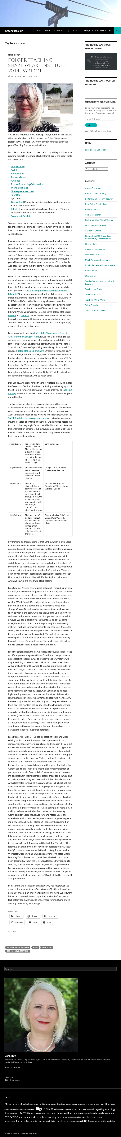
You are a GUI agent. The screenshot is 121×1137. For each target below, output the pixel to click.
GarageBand (17, 201)
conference (29, 1109)
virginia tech (51, 1121)
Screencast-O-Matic (21, 216)
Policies (76, 31)
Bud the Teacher (92, 209)
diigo (39, 1108)
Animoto (15, 180)
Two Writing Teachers (95, 310)
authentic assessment (78, 1104)
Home (38, 31)
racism (102, 1113)
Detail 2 (25, 315)
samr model (47, 947)
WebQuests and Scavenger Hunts (98, 31)
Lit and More (91, 244)
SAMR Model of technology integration (28, 418)
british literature (10, 1109)
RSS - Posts (9, 1077)
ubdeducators (96, 1117)
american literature (42, 1104)
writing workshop (108, 1121)
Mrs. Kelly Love (92, 254)
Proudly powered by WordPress (25, 1133)
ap (52, 1104)
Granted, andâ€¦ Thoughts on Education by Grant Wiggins (98, 237)
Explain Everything (20, 184)
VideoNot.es (17, 173)
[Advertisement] (101, 335)
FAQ (67, 31)
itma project (14, 1113)
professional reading (88, 1113)
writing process (94, 1121)
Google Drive (17, 166)
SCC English (90, 276)
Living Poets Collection (95, 149)
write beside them (73, 1121)
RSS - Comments (11, 1080)
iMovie (14, 209)
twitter (81, 1117)
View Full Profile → (13, 1067)
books (113, 1104)
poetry (49, 1113)
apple (68, 1104)
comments (21, 1109)
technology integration (18, 951)
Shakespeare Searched (22, 191)
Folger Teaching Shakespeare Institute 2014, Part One (37, 65)
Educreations (37, 184)
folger (60, 1109)
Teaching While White (95, 300)
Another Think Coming (95, 193)
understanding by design (16, 1121)
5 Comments (31, 76)
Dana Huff (10, 1055)
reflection (11, 1117)
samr (35, 947)
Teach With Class (93, 294)
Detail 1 (12, 315)
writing (84, 1121)
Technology (14, 55)
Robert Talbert (91, 270)
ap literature (59, 1104)
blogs (107, 1104)
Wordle (15, 187)
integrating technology (18, 947)
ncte (33, 1113)
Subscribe (91, 125)
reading (110, 1113)
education (51, 1109)
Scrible (14, 170)
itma (6, 1113)
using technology (37, 1121)
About (48, 31)
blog (102, 1104)
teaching (52, 1117)
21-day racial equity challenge (19, 1104)
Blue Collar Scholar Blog (96, 204)
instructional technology (81, 1109)
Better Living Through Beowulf (99, 198)
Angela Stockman (93, 188)
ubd (88, 1117)
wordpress (62, 1121)
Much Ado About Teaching (97, 260)
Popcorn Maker (19, 177)
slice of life (39, 1117)
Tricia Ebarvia (91, 305)
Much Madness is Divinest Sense (100, 265)
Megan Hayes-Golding (95, 249)
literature (25, 1113)
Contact (58, 31)
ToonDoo (16, 194)
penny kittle (40, 1113)
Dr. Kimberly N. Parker (95, 225)
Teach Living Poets (93, 289)
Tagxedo (24, 187)
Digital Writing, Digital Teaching (100, 220)
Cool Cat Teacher (93, 214)
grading (66, 1109)
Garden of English (93, 230)
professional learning (65, 1113)
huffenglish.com (13, 30)
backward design (93, 1104)
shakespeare (25, 1117)
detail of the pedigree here (31, 350)
